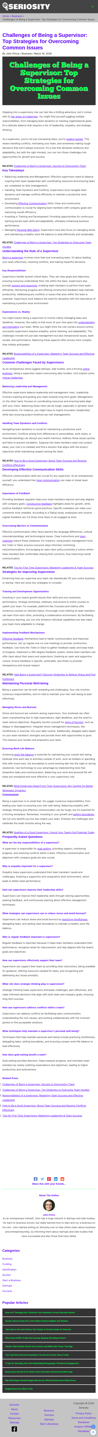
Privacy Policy (84, 1413)
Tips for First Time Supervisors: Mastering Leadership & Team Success (53, 567)
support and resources (24, 285)
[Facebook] (35, 1179)
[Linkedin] (55, 1179)
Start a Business (11, 1280)
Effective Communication (32, 203)
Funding (6, 1264)
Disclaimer (84, 1422)
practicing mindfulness (74, 919)
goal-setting (44, 848)
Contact (14, 1413)
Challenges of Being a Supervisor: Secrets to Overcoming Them (50, 166)
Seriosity (14, 1404)
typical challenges (12, 377)
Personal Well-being (28, 230)
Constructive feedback (39, 503)
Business (27, 53)
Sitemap (14, 1422)
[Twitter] (42, 1179)
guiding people (74, 139)
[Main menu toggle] (93, 7)
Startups (7, 1285)
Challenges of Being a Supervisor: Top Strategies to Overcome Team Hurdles (45, 1089)
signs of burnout (74, 722)
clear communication (48, 480)
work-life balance (24, 754)
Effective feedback (13, 638)
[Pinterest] (49, 1179)
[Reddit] (62, 1179)
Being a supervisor (12, 257)
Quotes (6, 1275)
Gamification (9, 1269)
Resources (14, 1418)
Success (7, 1291)
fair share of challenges (24, 116)
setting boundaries (83, 814)
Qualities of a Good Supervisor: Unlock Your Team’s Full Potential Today (54, 832)
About (14, 1409)
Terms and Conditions (83, 1417)
